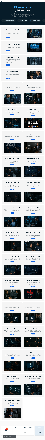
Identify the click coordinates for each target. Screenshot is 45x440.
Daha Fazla (8, 37)
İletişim (30, 429)
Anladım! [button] (14, 436)
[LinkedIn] (39, 432)
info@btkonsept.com (39, 429)
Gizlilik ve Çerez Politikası (17, 429)
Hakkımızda (25, 429)
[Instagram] (40, 432)
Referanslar (25, 432)
